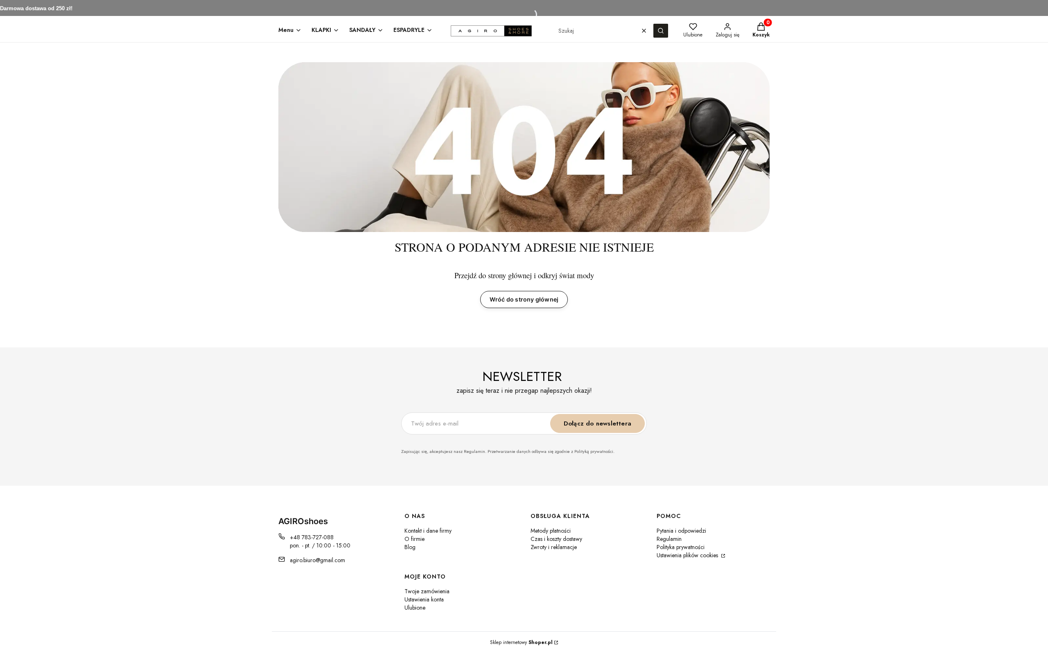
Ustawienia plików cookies (688, 555)
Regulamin (669, 539)
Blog (410, 547)
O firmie (414, 539)
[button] (660, 31)
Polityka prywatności (681, 547)
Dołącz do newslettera (597, 423)
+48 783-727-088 (312, 537)
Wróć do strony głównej (524, 299)
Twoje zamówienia (426, 591)
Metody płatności (551, 531)
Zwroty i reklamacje (554, 547)
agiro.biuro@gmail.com (317, 560)
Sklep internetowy (521, 642)
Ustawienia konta (424, 599)
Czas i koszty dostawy (556, 539)
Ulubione (414, 607)
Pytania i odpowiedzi (681, 531)
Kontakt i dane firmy (428, 531)
